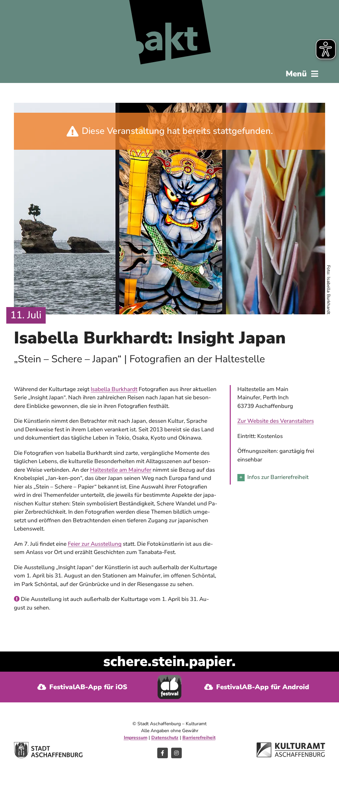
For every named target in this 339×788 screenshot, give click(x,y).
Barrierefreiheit (199, 737)
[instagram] (176, 753)
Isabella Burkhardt (114, 389)
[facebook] (162, 753)
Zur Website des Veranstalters (275, 421)
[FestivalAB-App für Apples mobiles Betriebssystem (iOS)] (82, 687)
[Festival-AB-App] (170, 678)
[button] (281, 477)
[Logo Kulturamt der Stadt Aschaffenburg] (291, 745)
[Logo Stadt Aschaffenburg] (48, 745)
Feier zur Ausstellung (94, 544)
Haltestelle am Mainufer (120, 470)
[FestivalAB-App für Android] (256, 687)
